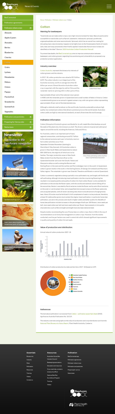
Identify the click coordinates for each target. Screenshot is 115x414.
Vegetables (9, 112)
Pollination (48, 20)
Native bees (8, 127)
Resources (30, 370)
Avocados (8, 43)
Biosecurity (30, 356)
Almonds (8, 33)
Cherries (8, 57)
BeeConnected (10, 17)
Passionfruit (9, 97)
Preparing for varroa (74, 370)
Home (42, 20)
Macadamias (9, 77)
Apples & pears (10, 38)
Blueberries (9, 52)
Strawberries (9, 102)
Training (29, 373)
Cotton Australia (46, 70)
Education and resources (54, 365)
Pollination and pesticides (14, 117)
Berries (7, 48)
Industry (29, 359)
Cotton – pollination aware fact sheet (84, 314)
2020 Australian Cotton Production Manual (77, 49)
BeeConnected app (65, 53)
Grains (7, 67)
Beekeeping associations (54, 362)
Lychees (8, 72)
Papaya (7, 92)
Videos (29, 376)
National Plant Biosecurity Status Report (54, 323)
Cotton (7, 62)
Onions (7, 87)
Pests (28, 363)
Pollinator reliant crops (59, 20)
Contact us (30, 380)
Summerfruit (9, 107)
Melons (7, 82)
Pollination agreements (13, 23)
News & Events (32, 6)
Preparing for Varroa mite (14, 122)
